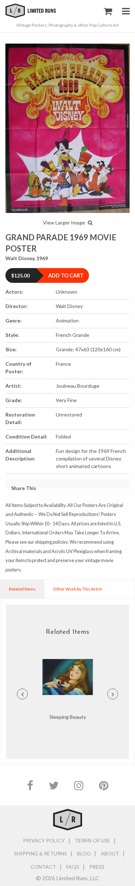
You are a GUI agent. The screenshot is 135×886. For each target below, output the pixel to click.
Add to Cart (66, 275)
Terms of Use (92, 840)
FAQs (72, 867)
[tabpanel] (67, 690)
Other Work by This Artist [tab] (77, 589)
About (110, 853)
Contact (43, 867)
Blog (84, 853)
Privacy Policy (44, 840)
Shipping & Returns (40, 853)
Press (96, 867)
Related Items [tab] (22, 589)
